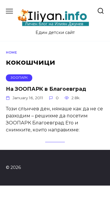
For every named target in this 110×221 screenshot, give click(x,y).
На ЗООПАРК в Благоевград (46, 89)
